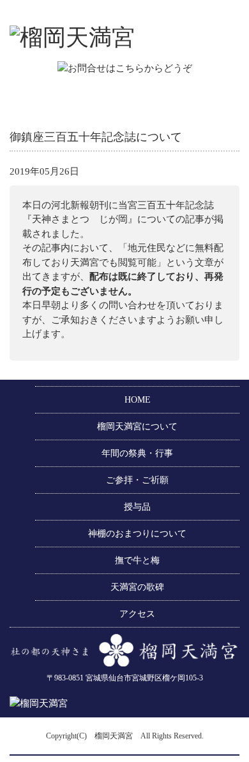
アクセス (137, 614)
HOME (137, 400)
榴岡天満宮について (137, 426)
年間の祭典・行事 (137, 453)
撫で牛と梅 (137, 560)
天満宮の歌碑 (137, 587)
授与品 (137, 507)
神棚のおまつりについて (137, 533)
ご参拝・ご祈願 (137, 480)
